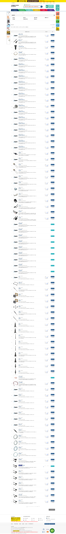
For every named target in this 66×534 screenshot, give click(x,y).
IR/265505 (20, 223)
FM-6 (19, 341)
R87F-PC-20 (21, 34)
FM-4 (19, 353)
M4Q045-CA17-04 (22, 129)
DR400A (20, 435)
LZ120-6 (20, 211)
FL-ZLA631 (20, 376)
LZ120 (20, 217)
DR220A (20, 447)
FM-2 (19, 365)
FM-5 (19, 347)
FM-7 (19, 335)
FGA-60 (20, 406)
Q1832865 (20, 52)
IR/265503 (20, 235)
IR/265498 (20, 264)
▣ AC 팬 (14, 17)
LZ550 (20, 152)
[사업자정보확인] (23, 527)
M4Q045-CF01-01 (21, 111)
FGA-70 (20, 400)
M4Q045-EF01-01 (21, 64)
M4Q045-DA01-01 (22, 99)
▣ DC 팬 (24, 17)
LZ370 (20, 164)
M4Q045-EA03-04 (21, 70)
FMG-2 (20, 300)
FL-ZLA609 (20, 382)
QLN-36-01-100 (21, 46)
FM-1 (19, 371)
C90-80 (23, 465)
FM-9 (19, 324)
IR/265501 (20, 247)
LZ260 (20, 182)
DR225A (20, 441)
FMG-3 (20, 294)
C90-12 (20, 500)
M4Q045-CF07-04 (21, 105)
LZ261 (20, 176)
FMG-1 (20, 306)
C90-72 (20, 471)
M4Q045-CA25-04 (22, 123)
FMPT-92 (20, 282)
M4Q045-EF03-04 (21, 58)
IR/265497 (20, 270)
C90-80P (20, 459)
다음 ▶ (39, 506)
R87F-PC (20, 40)
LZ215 (20, 188)
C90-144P (20, 494)
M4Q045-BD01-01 (22, 146)
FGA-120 (20, 424)
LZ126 (20, 205)
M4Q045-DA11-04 (22, 87)
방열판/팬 (13, 15)
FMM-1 (20, 288)
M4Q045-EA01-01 (21, 76)
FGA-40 (20, 418)
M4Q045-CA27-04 (22, 117)
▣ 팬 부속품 (35, 17)
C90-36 (20, 483)
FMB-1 (20, 318)
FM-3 (19, 359)
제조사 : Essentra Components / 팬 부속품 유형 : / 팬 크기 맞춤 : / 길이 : (26, 296)
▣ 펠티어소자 (46, 17)
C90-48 (20, 477)
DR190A (20, 453)
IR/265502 (20, 241)
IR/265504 (20, 229)
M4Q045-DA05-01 (22, 93)
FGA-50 (20, 412)
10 (37, 506)
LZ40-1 (20, 158)
